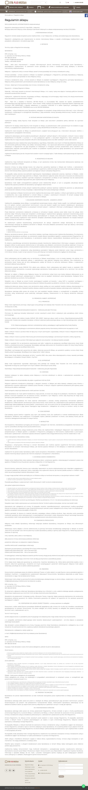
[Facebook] (6, 770)
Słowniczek (27, 782)
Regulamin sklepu (29, 764)
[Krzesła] (31, 7)
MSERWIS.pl (37, 787)
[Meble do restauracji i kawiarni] (60, 7)
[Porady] (78, 7)
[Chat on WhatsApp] (83, 786)
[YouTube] (13, 770)
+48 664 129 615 (79, 2)
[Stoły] (42, 7)
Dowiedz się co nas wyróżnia (13, 765)
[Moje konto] (60, 3)
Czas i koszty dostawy (30, 773)
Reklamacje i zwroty (29, 767)
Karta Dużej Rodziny (30, 769)
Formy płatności (29, 771)
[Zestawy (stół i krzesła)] (15, 7)
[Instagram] (9, 770)
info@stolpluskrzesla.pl (45, 773)
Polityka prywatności (30, 775)
